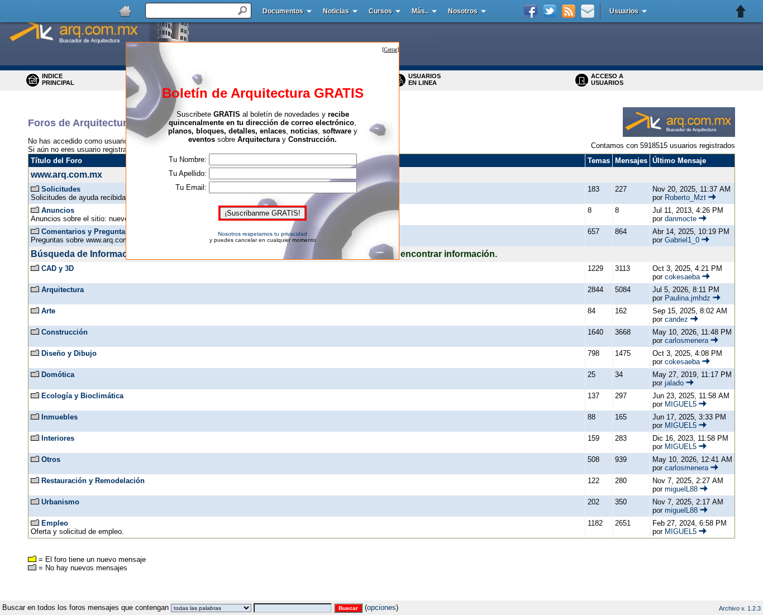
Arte (48, 311)
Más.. (420, 11)
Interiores (57, 438)
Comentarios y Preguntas (85, 231)
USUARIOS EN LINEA (424, 79)
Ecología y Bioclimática (82, 396)
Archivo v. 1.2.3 (740, 608)
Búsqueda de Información (86, 254)
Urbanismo (60, 502)
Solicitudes (60, 189)
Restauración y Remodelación (93, 480)
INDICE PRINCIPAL (58, 79)
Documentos (283, 11)
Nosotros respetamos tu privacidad (262, 234)
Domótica (57, 374)
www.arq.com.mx (66, 174)
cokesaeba (682, 277)
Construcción (64, 332)
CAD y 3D (57, 268)
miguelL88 (681, 489)
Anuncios (57, 210)
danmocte (681, 218)
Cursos (380, 11)
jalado (674, 383)
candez (676, 319)
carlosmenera (686, 340)
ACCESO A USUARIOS (607, 79)
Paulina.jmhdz (687, 298)
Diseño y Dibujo (69, 353)
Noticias (336, 11)
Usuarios (623, 11)
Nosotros (463, 11)
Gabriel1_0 (682, 240)
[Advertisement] (381, 596)
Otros (50, 459)
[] (390, 49)
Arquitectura (62, 289)
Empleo (54, 523)
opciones (381, 607)
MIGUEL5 (681, 404)
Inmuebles (59, 417)
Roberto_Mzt (685, 197)
